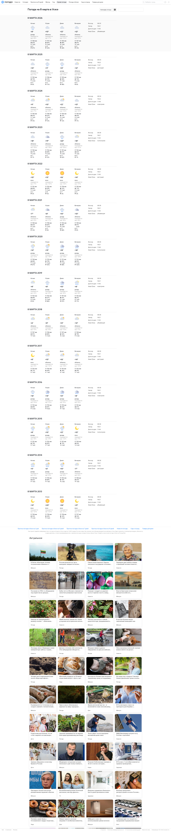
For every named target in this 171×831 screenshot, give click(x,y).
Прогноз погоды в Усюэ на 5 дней (53, 528)
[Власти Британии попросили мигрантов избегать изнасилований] (128, 585)
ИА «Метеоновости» (164, 829)
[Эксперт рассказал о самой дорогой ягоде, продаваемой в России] (99, 613)
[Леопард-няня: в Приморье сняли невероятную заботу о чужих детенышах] (42, 642)
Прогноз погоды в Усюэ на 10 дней (102, 528)
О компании (8, 829)
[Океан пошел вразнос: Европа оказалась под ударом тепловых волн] (99, 556)
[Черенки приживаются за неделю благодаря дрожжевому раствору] (71, 727)
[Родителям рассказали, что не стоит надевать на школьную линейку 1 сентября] (42, 727)
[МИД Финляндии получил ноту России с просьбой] (128, 727)
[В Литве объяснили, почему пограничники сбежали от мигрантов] (42, 556)
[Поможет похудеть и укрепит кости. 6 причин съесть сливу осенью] (99, 585)
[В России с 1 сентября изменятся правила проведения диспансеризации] (128, 756)
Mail (3, 829)
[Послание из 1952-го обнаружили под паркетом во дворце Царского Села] (42, 585)
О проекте (103, 829)
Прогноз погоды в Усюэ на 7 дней (77, 528)
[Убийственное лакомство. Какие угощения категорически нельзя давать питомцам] (71, 613)
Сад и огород (135, 528)
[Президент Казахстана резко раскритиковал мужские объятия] (42, 784)
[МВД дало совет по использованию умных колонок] (99, 813)
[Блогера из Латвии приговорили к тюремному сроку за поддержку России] (99, 670)
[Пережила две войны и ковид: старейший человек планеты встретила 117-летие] (128, 556)
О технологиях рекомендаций (132, 829)
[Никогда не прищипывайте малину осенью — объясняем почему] (42, 613)
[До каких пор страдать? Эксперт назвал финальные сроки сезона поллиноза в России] (128, 670)
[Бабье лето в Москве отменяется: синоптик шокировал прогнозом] (71, 585)
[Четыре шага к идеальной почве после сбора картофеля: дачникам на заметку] (42, 670)
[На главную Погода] (8, 2)
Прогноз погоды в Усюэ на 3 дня (28, 528)
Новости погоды (122, 528)
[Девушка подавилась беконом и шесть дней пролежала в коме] (99, 784)
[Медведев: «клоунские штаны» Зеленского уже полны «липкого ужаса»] (71, 756)
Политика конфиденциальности (115, 829)
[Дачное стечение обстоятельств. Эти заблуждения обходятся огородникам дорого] (71, 642)
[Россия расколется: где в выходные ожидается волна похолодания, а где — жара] (71, 556)
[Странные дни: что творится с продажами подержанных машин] (128, 813)
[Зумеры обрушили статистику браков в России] (42, 756)
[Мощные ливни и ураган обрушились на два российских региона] (99, 642)
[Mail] (2, 2)
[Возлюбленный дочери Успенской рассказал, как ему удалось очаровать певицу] (71, 784)
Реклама (15, 829)
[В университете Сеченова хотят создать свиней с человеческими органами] (42, 699)
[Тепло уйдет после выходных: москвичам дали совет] (99, 727)
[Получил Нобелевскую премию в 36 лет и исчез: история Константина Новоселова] (99, 756)
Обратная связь (146, 829)
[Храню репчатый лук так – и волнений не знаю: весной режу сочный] (99, 699)
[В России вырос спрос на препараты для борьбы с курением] (128, 699)
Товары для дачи (147, 528)
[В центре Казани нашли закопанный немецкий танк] (128, 613)
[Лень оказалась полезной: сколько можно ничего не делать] (128, 642)
